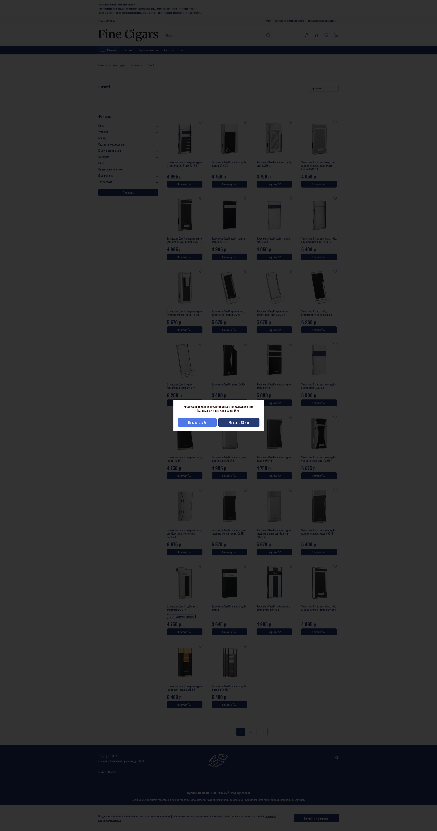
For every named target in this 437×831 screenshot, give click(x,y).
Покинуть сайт (197, 422)
